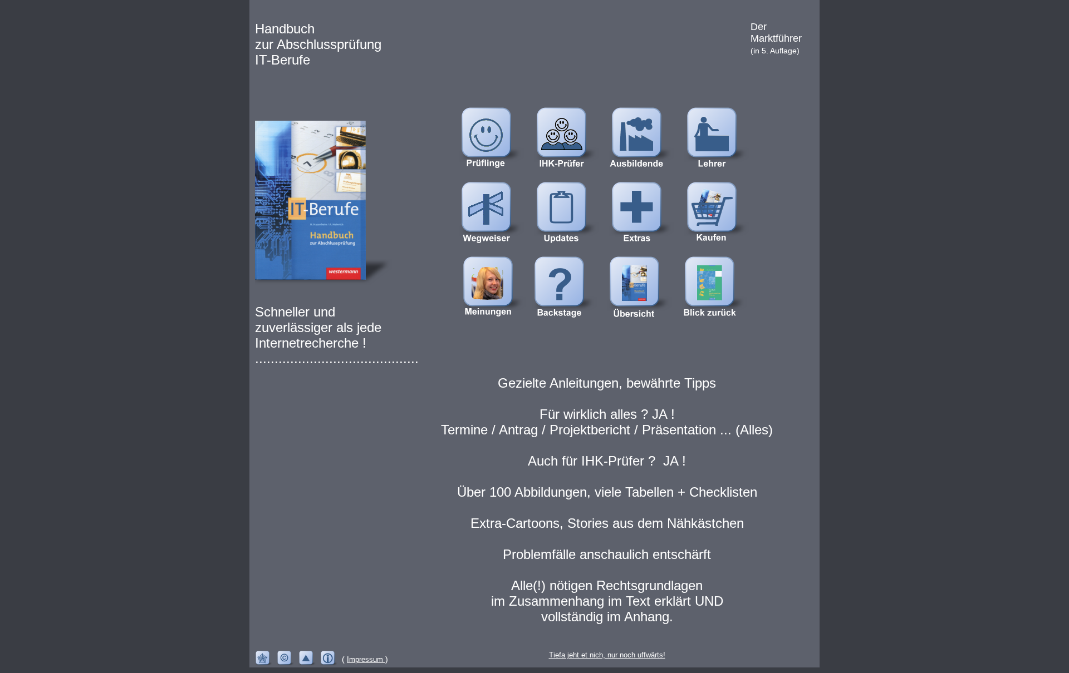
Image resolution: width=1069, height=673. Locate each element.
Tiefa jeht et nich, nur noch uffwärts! (607, 655)
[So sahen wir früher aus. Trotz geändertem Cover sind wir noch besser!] (717, 323)
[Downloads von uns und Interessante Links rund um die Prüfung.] (644, 248)
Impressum (366, 659)
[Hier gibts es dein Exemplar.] (720, 248)
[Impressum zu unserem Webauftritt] (331, 659)
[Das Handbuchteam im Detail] (567, 323)
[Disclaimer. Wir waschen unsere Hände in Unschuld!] (266, 659)
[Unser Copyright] (287, 659)
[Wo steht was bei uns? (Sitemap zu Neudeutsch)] (494, 248)
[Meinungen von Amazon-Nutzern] (496, 323)
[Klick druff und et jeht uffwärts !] (309, 659)
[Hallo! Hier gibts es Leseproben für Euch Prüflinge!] (494, 174)
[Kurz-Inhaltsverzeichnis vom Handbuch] (642, 323)
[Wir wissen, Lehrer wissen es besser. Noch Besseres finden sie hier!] (720, 174)
